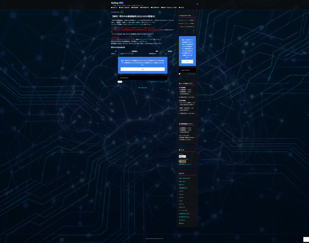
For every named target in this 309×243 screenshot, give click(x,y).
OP (180, 204)
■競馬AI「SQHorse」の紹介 (169, 7)
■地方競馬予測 (155, 7)
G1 (179, 191)
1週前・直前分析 (183, 178)
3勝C (180, 184)
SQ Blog (117, 2)
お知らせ (181, 207)
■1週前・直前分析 (124, 7)
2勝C (180, 181)
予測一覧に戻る (142, 88)
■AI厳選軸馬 (134, 7)
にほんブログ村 (183, 159)
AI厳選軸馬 (182, 188)
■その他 (181, 7)
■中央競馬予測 (144, 7)
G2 (179, 194)
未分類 (180, 220)
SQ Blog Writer (154, 81)
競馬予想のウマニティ (185, 164)
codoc (165, 81)
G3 (179, 197)
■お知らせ (114, 7)
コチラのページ (136, 24)
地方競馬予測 (182, 217)
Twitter (181, 154)
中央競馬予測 (182, 213)
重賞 (180, 223)
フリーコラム (182, 210)
